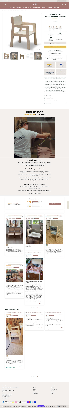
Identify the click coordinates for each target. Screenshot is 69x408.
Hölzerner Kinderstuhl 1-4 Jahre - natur (15, 312)
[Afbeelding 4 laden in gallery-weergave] (38, 56)
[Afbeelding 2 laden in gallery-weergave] (14, 56)
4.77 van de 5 (16, 203)
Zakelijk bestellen (54, 390)
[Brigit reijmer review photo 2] (47, 245)
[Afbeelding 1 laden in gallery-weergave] (6, 56)
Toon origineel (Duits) (11, 367)
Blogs (52, 393)
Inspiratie (50, 7)
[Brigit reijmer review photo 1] (54, 232)
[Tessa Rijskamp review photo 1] (14, 275)
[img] (8, 216)
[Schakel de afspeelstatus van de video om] (34, 137)
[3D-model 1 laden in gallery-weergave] (22, 56)
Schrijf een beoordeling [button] (54, 203)
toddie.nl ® (6, 406)
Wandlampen (18, 7)
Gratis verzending (36, 390)
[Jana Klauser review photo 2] (7, 356)
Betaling (34, 389)
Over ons (52, 387)
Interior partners (54, 389)
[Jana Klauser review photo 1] (14, 336)
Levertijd (34, 392)
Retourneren (35, 393)
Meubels (29, 7)
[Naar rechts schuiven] (39, 50)
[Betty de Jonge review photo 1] (34, 232)
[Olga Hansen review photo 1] (34, 269)
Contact (34, 387)
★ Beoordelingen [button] (68, 205)
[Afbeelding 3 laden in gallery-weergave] (30, 56)
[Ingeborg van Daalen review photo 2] (7, 245)
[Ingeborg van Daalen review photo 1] (14, 232)
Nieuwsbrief (53, 392)
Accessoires (44, 7)
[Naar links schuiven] (37, 50)
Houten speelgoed (36, 7)
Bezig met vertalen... (30, 329)
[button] (5, 4)
